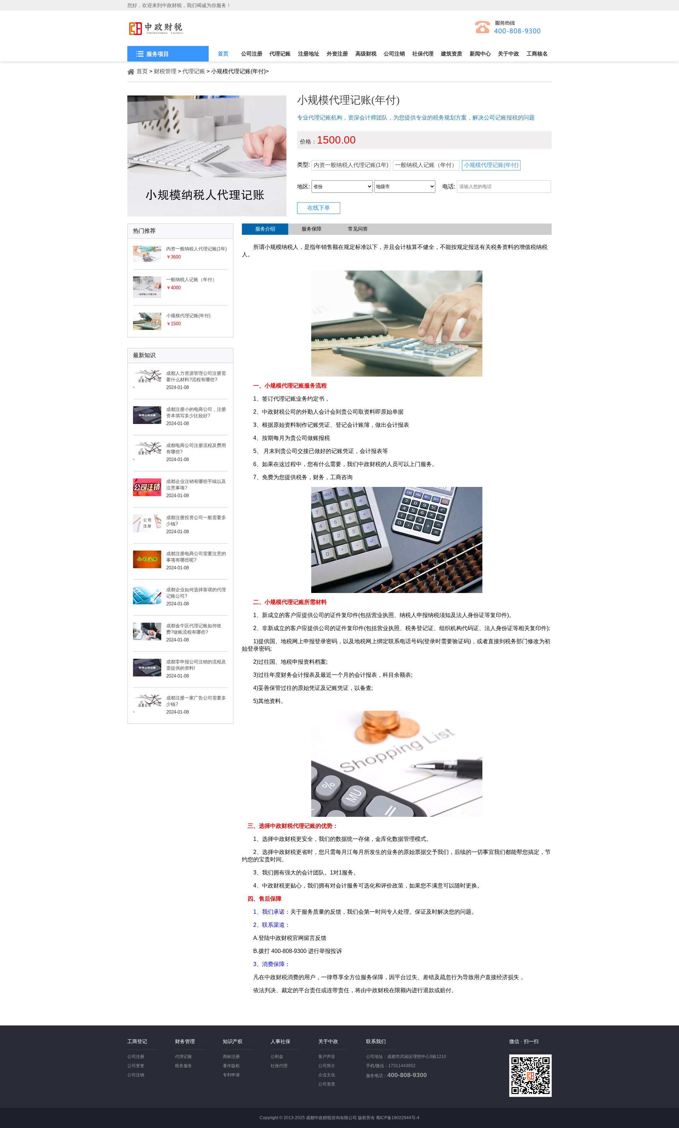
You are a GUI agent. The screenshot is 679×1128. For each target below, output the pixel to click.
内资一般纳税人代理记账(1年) (351, 165)
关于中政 (508, 54)
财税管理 (165, 71)
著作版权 (231, 1065)
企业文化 (326, 1074)
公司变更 (135, 1065)
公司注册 (251, 54)
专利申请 (231, 1074)
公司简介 (326, 1065)
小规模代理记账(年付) (491, 165)
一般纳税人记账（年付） (426, 165)
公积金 (277, 1056)
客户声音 (326, 1056)
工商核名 (537, 54)
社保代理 (423, 54)
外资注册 (337, 54)
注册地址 (308, 54)
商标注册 (231, 1056)
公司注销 (394, 54)
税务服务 (183, 1065)
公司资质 (326, 1084)
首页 (223, 54)
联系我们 (376, 1041)
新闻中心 (480, 54)
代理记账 (280, 54)
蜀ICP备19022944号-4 (397, 1117)
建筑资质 (451, 54)
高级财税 (366, 54)
